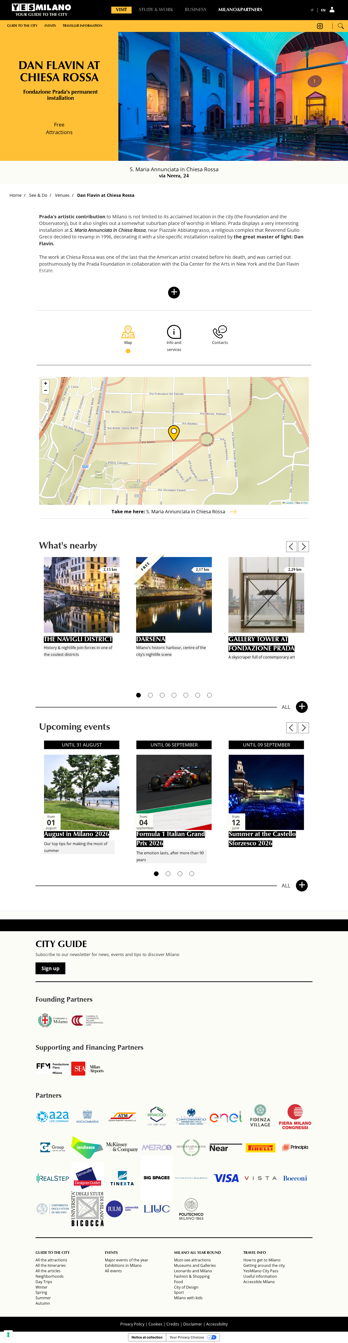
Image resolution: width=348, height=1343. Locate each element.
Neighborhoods (50, 1276)
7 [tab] (209, 695)
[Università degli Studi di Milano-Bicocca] (87, 1209)
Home (15, 195)
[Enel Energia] (226, 1116)
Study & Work (156, 10)
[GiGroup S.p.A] (53, 1147)
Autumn (43, 1303)
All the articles (48, 1270)
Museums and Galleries (195, 1265)
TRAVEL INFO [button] (254, 1253)
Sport (179, 1292)
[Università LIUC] (157, 1209)
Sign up (50, 968)
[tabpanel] (81, 619)
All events (113, 1270)
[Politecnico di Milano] (191, 1209)
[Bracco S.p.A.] (157, 1116)
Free (59, 124)
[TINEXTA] (122, 1178)
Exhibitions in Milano (123, 1265)
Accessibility (217, 1324)
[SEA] (87, 1068)
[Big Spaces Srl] (157, 1178)
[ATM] (122, 1116)
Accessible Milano (259, 1281)
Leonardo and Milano (193, 1270)
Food (178, 1281)
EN (323, 10)
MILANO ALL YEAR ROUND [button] (197, 1253)
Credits (172, 1324)
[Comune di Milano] (53, 1020)
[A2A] (53, 1116)
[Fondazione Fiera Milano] (53, 1068)
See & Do (38, 195)
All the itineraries (51, 1265)
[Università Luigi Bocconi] (295, 1178)
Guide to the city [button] (22, 26)
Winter (42, 1287)
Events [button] (50, 26)
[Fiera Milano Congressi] (295, 1116)
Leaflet (289, 503)
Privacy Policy (132, 1324)
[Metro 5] (157, 1147)
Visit (121, 10)
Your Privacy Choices (187, 1337)
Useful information (260, 1276)
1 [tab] (138, 695)
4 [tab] (174, 695)
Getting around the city (264, 1265)
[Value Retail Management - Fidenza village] (261, 1116)
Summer (43, 1297)
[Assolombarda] (87, 1116)
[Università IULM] (122, 1209)
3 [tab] (162, 695)
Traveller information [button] (82, 26)
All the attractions (51, 1260)
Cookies (155, 1324)
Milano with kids (188, 1297)
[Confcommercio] (191, 1116)
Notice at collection (147, 1337)
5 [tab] (185, 695)
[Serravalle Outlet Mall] (87, 1178)
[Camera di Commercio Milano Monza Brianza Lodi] (87, 1020)
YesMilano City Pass (260, 1270)
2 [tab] (150, 695)
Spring (41, 1292)
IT (312, 10)
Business (195, 10)
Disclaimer (192, 1324)
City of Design (186, 1287)
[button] (174, 433)
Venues (62, 195)
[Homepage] (41, 7)
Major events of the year (126, 1260)
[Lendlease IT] (87, 1147)
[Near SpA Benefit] (226, 1147)
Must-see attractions (192, 1260)
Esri (305, 503)
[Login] (332, 10)
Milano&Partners (240, 10)
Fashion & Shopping (192, 1276)
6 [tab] (197, 695)
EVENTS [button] (111, 1253)
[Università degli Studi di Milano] (53, 1209)
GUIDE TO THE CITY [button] (53, 1253)
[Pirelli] (261, 1147)
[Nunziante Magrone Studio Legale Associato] (191, 1178)
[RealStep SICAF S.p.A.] (53, 1178)
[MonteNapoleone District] (191, 1147)
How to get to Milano (262, 1260)
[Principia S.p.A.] (295, 1147)
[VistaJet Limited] (261, 1178)
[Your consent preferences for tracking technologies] (8, 1334)
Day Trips (44, 1281)
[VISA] (226, 1178)
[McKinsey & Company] (122, 1147)
